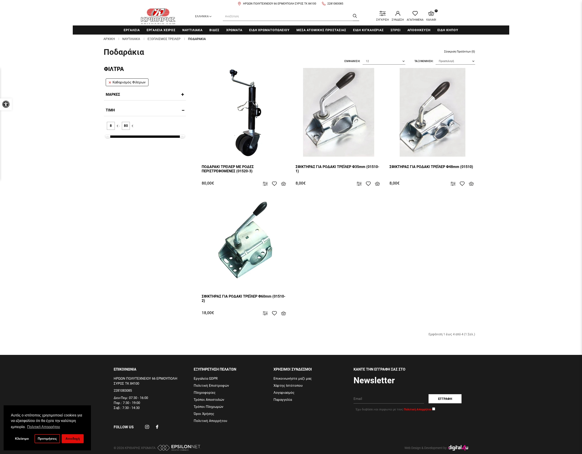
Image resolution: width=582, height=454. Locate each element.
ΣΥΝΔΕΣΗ (398, 19)
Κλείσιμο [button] (22, 438)
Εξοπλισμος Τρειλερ (164, 39)
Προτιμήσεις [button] (47, 438)
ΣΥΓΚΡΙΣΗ (382, 19)
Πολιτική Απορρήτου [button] (43, 427)
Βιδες (214, 30)
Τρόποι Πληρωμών (208, 407)
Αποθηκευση (419, 30)
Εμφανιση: (352, 61)
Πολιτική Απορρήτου (210, 421)
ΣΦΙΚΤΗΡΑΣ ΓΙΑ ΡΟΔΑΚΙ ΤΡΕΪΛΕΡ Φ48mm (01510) (431, 167)
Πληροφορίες (205, 393)
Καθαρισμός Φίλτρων (129, 82)
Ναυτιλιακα (192, 30)
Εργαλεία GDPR (206, 378)
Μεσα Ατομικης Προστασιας (321, 30)
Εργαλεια (132, 30)
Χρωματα (234, 30)
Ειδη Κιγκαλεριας (368, 30)
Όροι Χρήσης (204, 414)
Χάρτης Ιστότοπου (288, 386)
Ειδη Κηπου (447, 30)
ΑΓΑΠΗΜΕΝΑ (415, 19)
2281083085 (335, 3)
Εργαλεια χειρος (161, 30)
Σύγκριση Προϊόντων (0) (459, 51)
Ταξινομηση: (424, 61)
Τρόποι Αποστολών (209, 400)
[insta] (147, 428)
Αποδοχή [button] (72, 438)
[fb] (157, 428)
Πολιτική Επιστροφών (211, 386)
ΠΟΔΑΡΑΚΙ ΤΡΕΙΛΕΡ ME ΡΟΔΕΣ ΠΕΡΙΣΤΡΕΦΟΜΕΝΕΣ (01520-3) (228, 169)
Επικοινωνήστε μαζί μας (292, 378)
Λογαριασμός (283, 393)
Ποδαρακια (197, 39)
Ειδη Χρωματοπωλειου (269, 30)
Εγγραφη (445, 399)
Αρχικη (109, 39)
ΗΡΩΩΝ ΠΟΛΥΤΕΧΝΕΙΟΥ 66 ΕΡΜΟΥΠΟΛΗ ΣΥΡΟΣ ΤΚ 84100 (279, 3)
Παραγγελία (282, 400)
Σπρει (396, 30)
